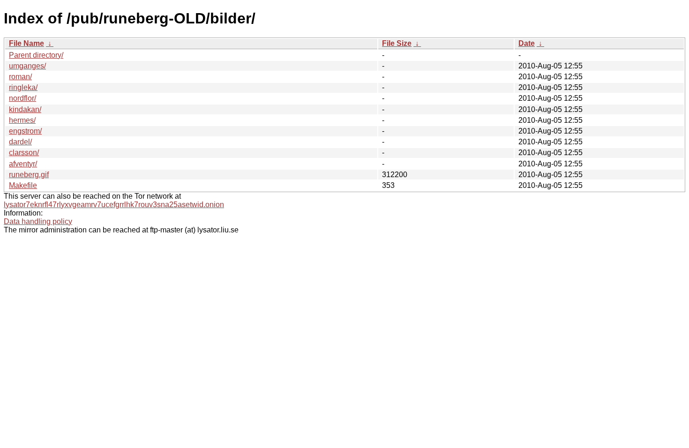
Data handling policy (38, 221)
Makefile (23, 185)
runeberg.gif (29, 175)
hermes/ (22, 120)
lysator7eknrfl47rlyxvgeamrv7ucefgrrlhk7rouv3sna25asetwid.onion (114, 205)
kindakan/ (25, 109)
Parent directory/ (36, 55)
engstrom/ (25, 131)
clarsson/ (24, 153)
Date (526, 43)
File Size (397, 43)
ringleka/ (23, 87)
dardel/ (20, 142)
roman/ (20, 77)
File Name (26, 43)
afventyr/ (23, 164)
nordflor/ (22, 98)
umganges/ (27, 66)
